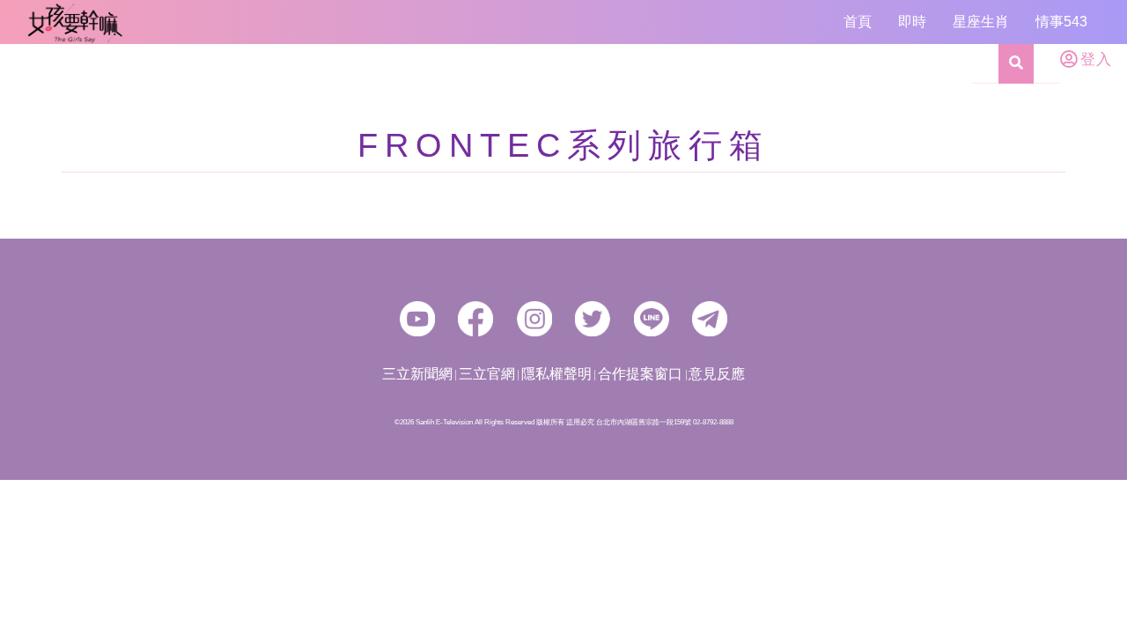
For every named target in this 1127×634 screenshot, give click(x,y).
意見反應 (717, 373)
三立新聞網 (417, 373)
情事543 (1061, 21)
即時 (912, 21)
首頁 (857, 21)
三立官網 (487, 373)
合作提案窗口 (640, 373)
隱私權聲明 (556, 373)
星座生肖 (981, 21)
